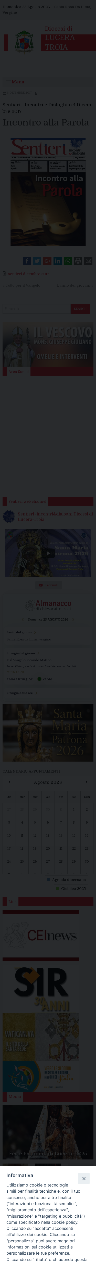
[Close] (83, 1178)
